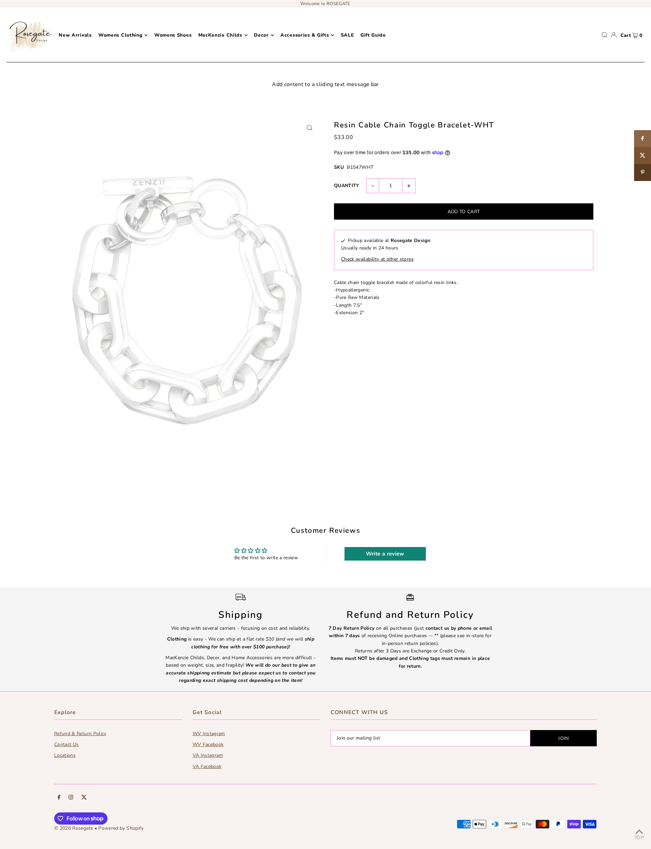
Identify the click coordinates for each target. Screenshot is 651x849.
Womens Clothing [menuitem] (120, 35)
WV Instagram (209, 733)
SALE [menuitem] (347, 35)
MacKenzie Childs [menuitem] (220, 35)
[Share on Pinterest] (642, 172)
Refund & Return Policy (80, 733)
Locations (65, 755)
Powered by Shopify (120, 828)
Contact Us (66, 744)
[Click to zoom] (309, 127)
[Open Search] (604, 35)
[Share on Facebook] (642, 138)
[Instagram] (70, 798)
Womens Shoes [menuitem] (173, 35)
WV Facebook (208, 744)
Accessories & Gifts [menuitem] (304, 35)
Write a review (385, 554)
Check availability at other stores (377, 259)
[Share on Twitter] (642, 155)
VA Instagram (208, 755)
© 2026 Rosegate (73, 828)
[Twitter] (84, 798)
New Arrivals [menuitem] (75, 35)
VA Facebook (207, 766)
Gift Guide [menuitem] (373, 35)
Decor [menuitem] (261, 35)
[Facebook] (59, 798)
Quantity (346, 185)
